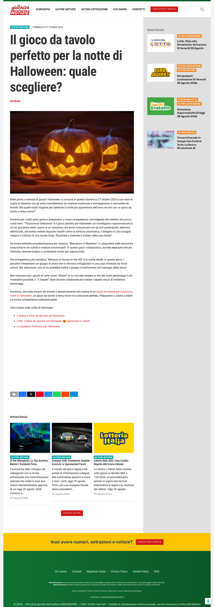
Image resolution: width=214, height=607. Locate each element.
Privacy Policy (119, 571)
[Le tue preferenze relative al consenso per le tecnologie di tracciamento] (208, 601)
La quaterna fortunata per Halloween (38, 326)
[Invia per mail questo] (14, 394)
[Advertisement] (72, 359)
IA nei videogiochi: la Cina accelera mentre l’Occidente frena (29, 462)
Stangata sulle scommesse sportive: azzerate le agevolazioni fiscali (71, 462)
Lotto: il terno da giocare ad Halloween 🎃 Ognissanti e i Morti (53, 321)
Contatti (76, 571)
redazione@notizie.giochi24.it (112, 597)
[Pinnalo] (40, 394)
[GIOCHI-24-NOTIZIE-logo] (20, 9)
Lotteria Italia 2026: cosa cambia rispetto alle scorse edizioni (111, 462)
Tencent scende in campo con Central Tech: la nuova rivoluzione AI (189, 143)
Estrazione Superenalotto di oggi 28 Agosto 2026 (191, 113)
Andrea (15, 101)
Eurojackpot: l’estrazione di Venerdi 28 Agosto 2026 (191, 79)
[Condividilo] (23, 394)
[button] (202, 9)
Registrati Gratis (96, 571)
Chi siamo (61, 571)
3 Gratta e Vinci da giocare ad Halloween (41, 315)
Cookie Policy (141, 571)
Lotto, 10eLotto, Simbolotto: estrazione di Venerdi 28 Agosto (192, 45)
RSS (156, 571)
